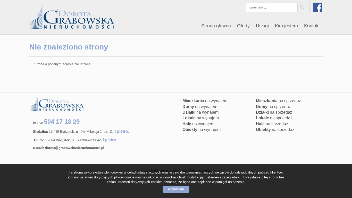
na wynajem (204, 100)
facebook (317, 7)
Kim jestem (286, 25)
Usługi (262, 25)
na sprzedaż (278, 100)
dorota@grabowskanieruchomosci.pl (74, 148)
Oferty (243, 25)
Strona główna (216, 25)
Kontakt (312, 25)
